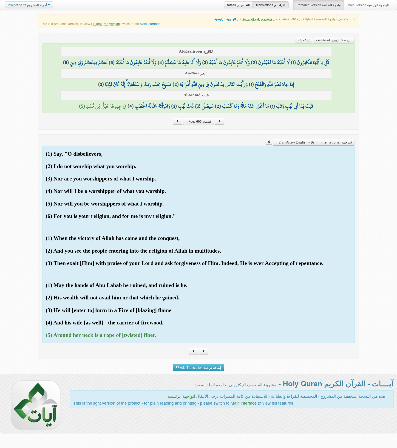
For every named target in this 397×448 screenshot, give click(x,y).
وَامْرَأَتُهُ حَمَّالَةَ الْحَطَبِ (152, 106)
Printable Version (319, 5)
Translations (270, 5)
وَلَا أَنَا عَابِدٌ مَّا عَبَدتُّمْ (183, 62)
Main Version (368, 5)
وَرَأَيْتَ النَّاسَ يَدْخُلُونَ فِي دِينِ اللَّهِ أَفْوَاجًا (214, 84)
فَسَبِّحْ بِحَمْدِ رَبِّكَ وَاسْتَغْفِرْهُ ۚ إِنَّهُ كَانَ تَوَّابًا (138, 84)
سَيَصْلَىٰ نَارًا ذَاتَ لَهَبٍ (196, 106)
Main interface (150, 23)
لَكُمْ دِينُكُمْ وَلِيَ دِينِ (89, 62)
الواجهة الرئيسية (225, 19)
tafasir (238, 5)
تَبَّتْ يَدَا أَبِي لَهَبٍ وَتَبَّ (294, 106)
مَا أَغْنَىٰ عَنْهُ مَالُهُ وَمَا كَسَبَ (245, 106)
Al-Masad (334, 40)
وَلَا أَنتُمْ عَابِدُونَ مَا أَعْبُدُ (229, 62)
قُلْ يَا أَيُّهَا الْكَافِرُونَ (313, 62)
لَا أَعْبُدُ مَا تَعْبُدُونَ (274, 62)
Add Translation (200, 367)
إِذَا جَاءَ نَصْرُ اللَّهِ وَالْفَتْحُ (274, 84)
